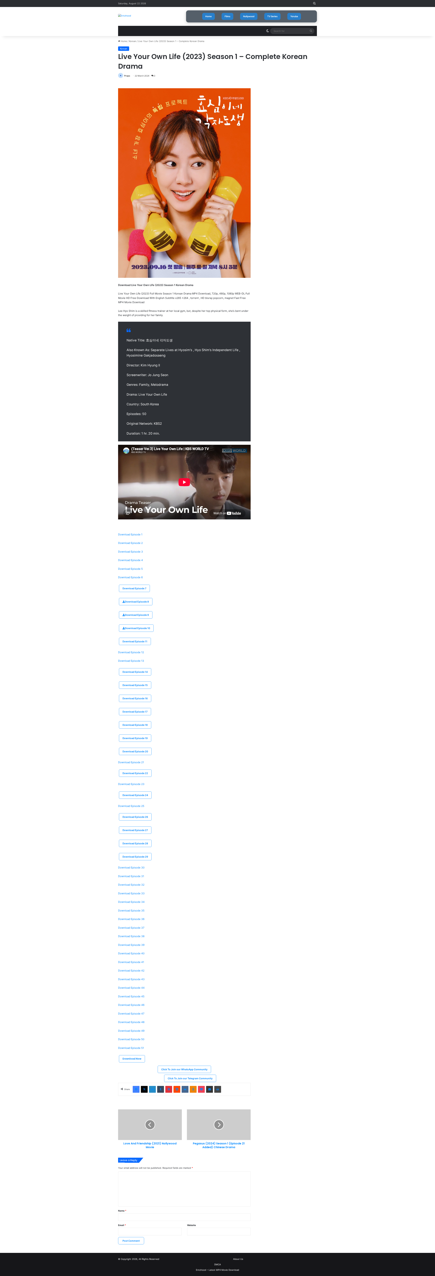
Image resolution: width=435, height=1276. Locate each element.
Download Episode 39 (131, 945)
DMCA (217, 1264)
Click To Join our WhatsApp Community (184, 1069)
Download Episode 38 (131, 936)
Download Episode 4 (130, 560)
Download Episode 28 (135, 843)
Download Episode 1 (130, 534)
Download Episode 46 (131, 1005)
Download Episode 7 (134, 588)
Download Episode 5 (130, 568)
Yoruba (294, 16)
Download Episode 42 (131, 970)
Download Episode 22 (135, 773)
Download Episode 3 (130, 551)
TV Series (272, 16)
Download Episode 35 (131, 910)
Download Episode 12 (131, 652)
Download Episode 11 (135, 641)
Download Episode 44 (131, 987)
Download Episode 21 (131, 762)
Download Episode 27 (135, 830)
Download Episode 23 (131, 784)
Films (227, 16)
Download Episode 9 (137, 614)
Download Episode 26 (135, 816)
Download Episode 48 (131, 1022)
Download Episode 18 (135, 724)
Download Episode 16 (135, 698)
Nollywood (248, 16)
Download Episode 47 (131, 1013)
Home (208, 16)
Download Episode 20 (135, 751)
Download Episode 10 (137, 628)
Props (127, 75)
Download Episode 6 (130, 577)
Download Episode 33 (131, 893)
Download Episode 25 (131, 806)
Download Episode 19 (135, 738)
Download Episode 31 (131, 876)
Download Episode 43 (131, 979)
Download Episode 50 (131, 1039)
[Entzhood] (124, 16)
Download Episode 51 (131, 1048)
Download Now (132, 1058)
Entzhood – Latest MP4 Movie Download (217, 1270)
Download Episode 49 (131, 1030)
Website (191, 1225)
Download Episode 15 (135, 685)
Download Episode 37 (131, 927)
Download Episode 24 (135, 795)
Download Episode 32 (131, 884)
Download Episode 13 (131, 660)
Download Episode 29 (135, 856)
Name (122, 1210)
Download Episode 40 (131, 953)
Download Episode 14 (135, 671)
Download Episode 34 (131, 901)
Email (122, 1225)
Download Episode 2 (130, 543)
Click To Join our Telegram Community (190, 1078)
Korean (132, 41)
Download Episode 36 (131, 919)
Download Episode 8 (137, 601)
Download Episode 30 (131, 867)
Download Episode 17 (135, 711)
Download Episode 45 (131, 996)
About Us (238, 1259)
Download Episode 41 (131, 962)
